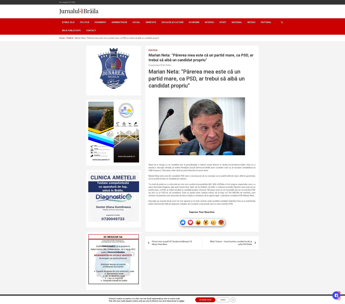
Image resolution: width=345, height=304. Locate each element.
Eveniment (100, 22)
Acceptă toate (205, 299)
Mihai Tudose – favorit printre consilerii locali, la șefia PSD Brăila (231, 243)
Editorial (266, 22)
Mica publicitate (71, 30)
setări (181, 301)
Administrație (119, 22)
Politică (84, 22)
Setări (223, 299)
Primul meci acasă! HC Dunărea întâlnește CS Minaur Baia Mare (172, 243)
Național (237, 22)
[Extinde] (135, 175)
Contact (91, 30)
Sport (222, 22)
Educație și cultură (172, 22)
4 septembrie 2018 (157, 65)
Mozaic (251, 22)
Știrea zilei (68, 22)
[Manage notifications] (339, 298)
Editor (168, 65)
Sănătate (151, 22)
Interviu (209, 22)
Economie (194, 22)
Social (136, 22)
